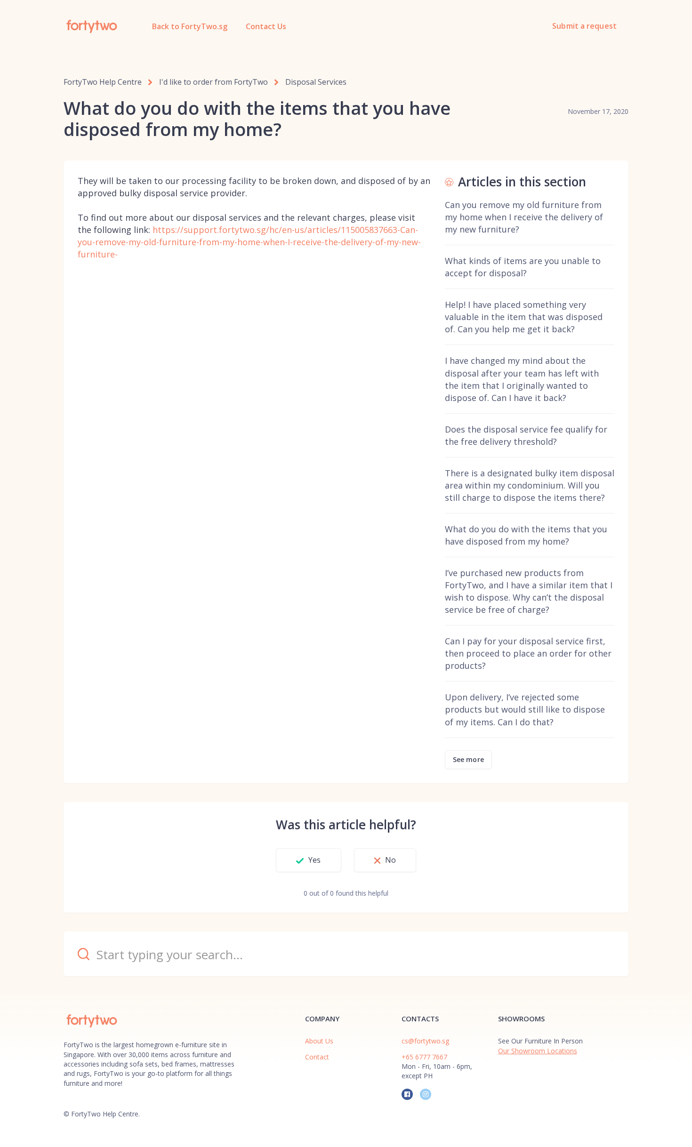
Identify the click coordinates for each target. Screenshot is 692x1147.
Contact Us (266, 26)
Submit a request (584, 26)
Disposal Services (315, 82)
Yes (314, 860)
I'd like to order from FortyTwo (213, 82)
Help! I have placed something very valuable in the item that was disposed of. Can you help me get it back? (524, 317)
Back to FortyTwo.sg (189, 26)
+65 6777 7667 (424, 1056)
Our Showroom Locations (537, 1050)
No (390, 860)
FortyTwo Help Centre (103, 82)
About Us (319, 1040)
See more (468, 759)
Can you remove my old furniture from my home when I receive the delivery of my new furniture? (524, 217)
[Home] (92, 26)
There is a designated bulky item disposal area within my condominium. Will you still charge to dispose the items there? (529, 485)
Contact (317, 1056)
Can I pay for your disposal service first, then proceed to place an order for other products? (528, 653)
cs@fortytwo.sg (425, 1040)
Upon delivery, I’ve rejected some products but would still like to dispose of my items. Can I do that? (525, 709)
